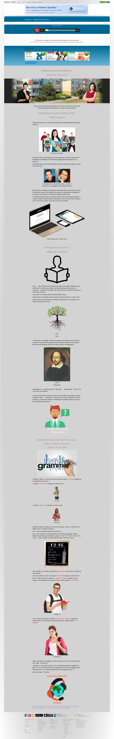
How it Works (41, 725)
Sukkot (65, 726)
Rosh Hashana (67, 724)
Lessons (23, 2)
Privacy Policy (52, 728)
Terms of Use (52, 726)
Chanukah (66, 728)
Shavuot (65, 734)
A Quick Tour (27, 722)
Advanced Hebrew (42, 724)
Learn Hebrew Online (80, 724)
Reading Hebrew (41, 726)
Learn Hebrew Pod (9, 2)
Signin (26, 726)
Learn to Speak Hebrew (80, 723)
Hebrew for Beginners (43, 722)
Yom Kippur (66, 725)
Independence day (67, 732)
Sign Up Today (31, 62)
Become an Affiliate (53, 723)
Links (64, 736)
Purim (65, 730)
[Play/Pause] (37, 30)
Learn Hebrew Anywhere (80, 726)
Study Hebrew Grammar (80, 722)
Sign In (108, 2)
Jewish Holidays (66, 723)
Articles (19, 2)
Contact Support (27, 732)
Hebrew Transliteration (80, 725)
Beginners (40, 728)
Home (29, 719)
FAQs (26, 730)
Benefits (77, 719)
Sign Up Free (102, 2)
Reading (28, 2)
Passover (66, 731)
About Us (41, 2)
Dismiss (86, 6)
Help (25, 729)
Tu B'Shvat (66, 729)
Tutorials (26, 731)
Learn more (63, 716)
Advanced (40, 729)
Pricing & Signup (28, 725)
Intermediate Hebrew (42, 723)
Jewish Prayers (34, 2)
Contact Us (52, 722)
